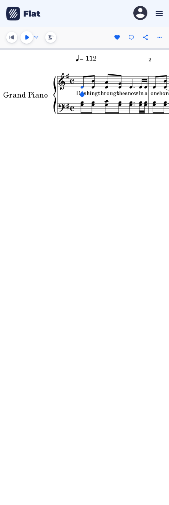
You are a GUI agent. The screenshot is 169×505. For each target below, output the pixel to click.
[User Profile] (140, 13)
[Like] (117, 37)
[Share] (145, 37)
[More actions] (159, 37)
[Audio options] (36, 37)
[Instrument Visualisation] (50, 37)
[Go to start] (11, 37)
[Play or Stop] (26, 37)
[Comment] (131, 37)
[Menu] (158, 13)
